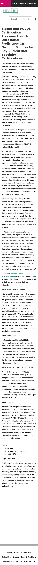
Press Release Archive (22, 552)
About (9, 552)
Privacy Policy (29, 561)
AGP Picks (5, 3)
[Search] (24, 19)
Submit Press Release (10, 557)
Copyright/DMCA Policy (12, 561)
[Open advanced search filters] (29, 19)
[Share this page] (35, 19)
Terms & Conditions (28, 557)
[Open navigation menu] (4, 19)
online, (33, 276)
